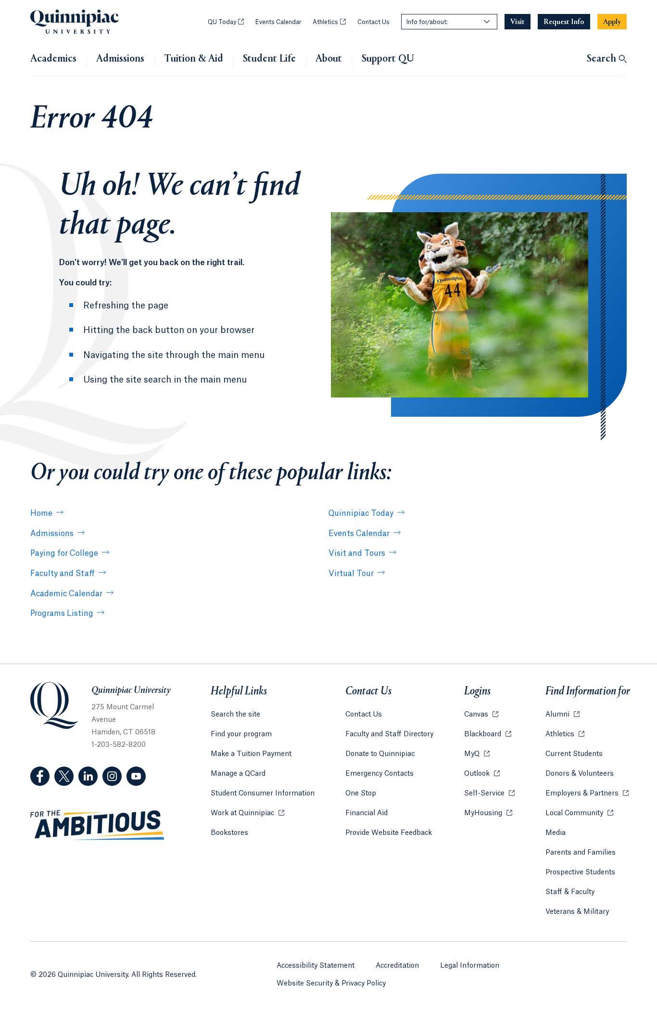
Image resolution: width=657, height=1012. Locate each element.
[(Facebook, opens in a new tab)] (40, 776)
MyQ (477, 754)
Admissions (120, 59)
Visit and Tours (356, 553)
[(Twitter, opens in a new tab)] (64, 776)
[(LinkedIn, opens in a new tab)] (88, 776)
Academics (53, 59)
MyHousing (488, 813)
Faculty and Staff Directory (389, 734)
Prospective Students (580, 872)
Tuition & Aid (193, 59)
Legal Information (469, 965)
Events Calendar (278, 22)
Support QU (388, 59)
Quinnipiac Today (360, 513)
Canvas (481, 714)
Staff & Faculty (569, 892)
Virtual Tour (351, 573)
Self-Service (489, 793)
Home (41, 513)
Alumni (562, 714)
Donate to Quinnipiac (380, 754)
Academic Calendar (66, 594)
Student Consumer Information (263, 793)
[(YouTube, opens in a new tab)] (136, 776)
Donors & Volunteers (579, 773)
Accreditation (397, 965)
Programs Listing (61, 613)
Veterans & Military (577, 912)
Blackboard (487, 734)
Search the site (235, 714)
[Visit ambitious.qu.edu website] (97, 825)
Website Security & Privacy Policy (331, 983)
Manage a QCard (238, 773)
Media (555, 833)
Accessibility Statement (315, 965)
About (329, 59)
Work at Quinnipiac (247, 813)
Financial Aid (366, 813)
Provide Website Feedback (388, 833)
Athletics (329, 22)
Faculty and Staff (62, 573)
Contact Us (373, 22)
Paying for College (64, 553)
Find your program (241, 734)
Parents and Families (580, 852)
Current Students (574, 754)
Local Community (579, 813)
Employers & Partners (587, 793)
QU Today (226, 22)
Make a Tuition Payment (251, 754)
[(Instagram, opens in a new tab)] (112, 776)
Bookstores (229, 833)
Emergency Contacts (379, 773)
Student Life (269, 59)
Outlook (482, 773)
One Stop (360, 793)
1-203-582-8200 (118, 745)
